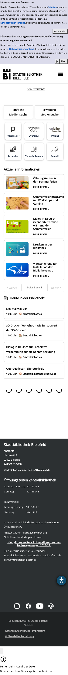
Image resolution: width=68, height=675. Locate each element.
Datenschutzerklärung (17, 630)
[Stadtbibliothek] (22, 74)
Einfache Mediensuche (18, 112)
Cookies (52, 6)
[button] (1, 651)
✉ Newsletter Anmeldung (19, 636)
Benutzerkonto (36, 89)
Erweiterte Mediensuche (49, 112)
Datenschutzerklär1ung (12, 22)
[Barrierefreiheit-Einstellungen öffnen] (61, 580)
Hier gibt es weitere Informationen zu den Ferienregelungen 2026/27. (34, 543)
